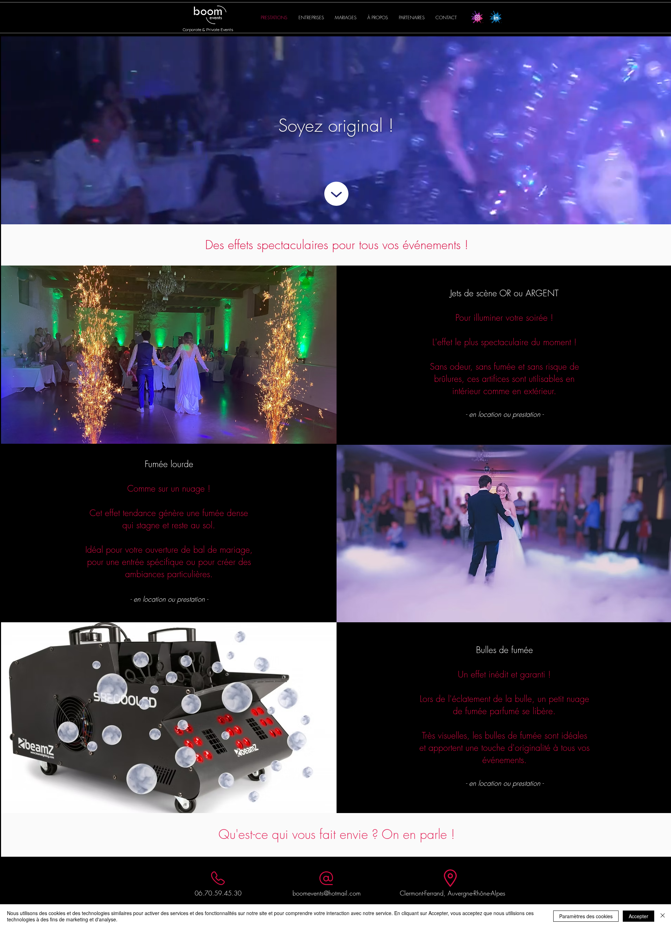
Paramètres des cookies (586, 916)
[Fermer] (662, 916)
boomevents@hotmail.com (327, 893)
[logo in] (495, 17)
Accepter (638, 916)
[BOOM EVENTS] (477, 17)
